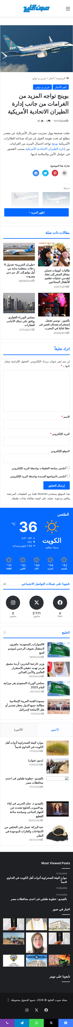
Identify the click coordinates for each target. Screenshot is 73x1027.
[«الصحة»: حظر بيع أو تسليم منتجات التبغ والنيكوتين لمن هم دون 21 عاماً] (13, 961)
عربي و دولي (39, 78)
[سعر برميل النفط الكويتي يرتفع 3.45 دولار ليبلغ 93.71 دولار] (59, 961)
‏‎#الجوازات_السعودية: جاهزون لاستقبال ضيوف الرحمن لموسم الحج (26, 648)
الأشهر (55, 730)
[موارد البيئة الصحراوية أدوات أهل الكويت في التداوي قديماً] (57, 748)
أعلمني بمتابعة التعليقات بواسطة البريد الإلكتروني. (38, 468)
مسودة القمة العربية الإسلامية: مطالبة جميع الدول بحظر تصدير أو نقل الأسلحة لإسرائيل (24, 705)
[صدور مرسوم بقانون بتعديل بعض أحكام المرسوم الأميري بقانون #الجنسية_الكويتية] (59, 938)
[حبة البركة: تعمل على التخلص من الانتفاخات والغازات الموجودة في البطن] (57, 833)
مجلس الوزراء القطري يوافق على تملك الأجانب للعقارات (20, 321)
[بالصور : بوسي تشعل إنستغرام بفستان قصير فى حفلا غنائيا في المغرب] (54, 304)
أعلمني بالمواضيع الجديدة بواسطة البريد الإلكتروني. (38, 476)
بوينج (54, 143)
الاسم (65, 416)
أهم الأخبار (61, 87)
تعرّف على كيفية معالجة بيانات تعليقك (32, 498)
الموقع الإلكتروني (60, 451)
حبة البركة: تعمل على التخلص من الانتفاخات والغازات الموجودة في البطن (23, 831)
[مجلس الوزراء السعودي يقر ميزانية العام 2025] (58, 688)
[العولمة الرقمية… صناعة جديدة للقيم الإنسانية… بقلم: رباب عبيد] (36, 942)
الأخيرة (18, 730)
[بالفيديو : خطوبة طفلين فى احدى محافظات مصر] (57, 787)
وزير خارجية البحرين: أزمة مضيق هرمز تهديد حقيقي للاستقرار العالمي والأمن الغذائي (25, 668)
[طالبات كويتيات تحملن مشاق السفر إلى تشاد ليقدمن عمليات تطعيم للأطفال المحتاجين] (54, 254)
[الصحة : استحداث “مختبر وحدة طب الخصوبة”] (36, 924)
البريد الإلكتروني (60, 433)
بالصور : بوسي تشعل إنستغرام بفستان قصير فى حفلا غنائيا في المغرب (54, 324)
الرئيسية (61, 78)
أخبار (51, 78)
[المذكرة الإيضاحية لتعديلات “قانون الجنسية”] (13, 924)
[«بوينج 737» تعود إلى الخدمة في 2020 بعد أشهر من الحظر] (56, 200)
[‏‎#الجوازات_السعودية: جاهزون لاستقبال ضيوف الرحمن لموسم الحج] (58, 649)
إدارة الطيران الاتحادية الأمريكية (45, 149)
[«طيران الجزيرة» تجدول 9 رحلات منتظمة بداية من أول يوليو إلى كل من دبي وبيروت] (19, 252)
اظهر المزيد (37, 212)
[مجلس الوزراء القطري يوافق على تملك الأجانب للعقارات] (19, 303)
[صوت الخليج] (36, 8)
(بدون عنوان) (35, 760)
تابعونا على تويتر (59, 976)
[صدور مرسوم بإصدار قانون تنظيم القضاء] (59, 924)
